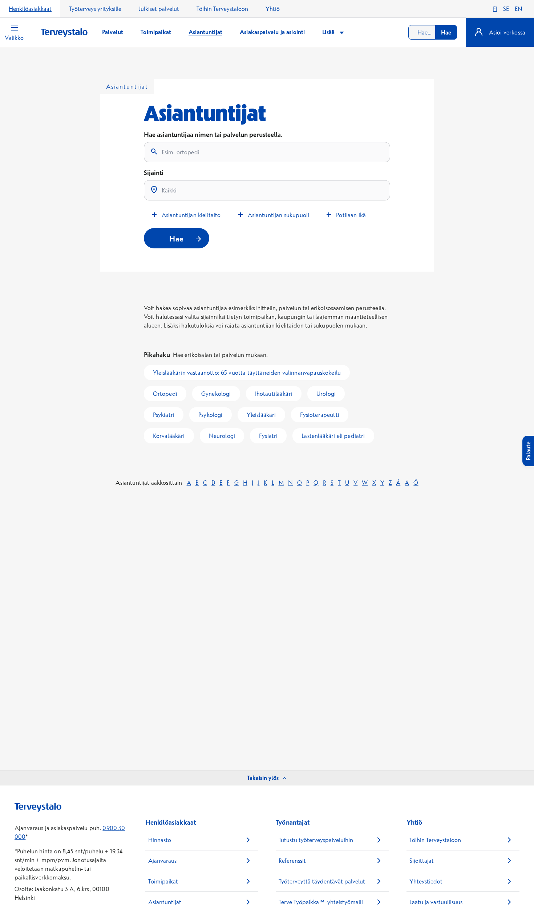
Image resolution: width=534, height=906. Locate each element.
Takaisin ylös (263, 777)
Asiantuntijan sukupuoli (279, 215)
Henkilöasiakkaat (30, 8)
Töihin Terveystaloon (222, 8)
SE (506, 8)
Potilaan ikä (351, 215)
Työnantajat (293, 822)
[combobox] (432, 32)
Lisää (329, 32)
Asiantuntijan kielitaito (191, 215)
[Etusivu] (64, 32)
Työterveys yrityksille (95, 8)
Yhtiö (273, 8)
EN (518, 8)
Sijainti (153, 172)
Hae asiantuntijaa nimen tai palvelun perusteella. (213, 134)
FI (495, 8)
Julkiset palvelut (159, 8)
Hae (446, 32)
